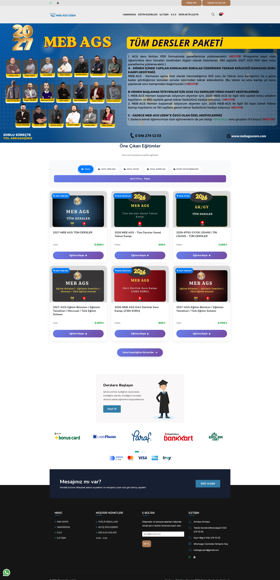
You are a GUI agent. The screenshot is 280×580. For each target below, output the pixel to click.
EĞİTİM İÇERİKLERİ (147, 14)
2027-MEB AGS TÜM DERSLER (72, 232)
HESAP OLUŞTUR (216, 3)
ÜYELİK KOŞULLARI (108, 521)
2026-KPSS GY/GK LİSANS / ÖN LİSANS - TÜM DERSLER (196, 234)
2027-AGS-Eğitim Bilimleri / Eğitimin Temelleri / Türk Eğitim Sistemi (200, 309)
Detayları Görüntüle (80, 212)
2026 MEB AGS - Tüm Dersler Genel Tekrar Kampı (138, 234)
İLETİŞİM (164, 14)
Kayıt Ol (112, 408)
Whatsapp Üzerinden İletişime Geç (211, 544)
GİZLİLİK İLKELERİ (107, 532)
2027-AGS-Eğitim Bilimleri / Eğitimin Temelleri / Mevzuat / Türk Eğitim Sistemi (76, 310)
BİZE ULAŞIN (208, 483)
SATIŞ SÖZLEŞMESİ (108, 527)
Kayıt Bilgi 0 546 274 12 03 (207, 538)
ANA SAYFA (62, 521)
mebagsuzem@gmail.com (206, 550)
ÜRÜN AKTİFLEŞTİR (188, 14)
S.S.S (173, 14)
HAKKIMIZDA (129, 14)
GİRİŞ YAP (192, 3)
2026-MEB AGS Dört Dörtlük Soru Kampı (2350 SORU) (137, 309)
